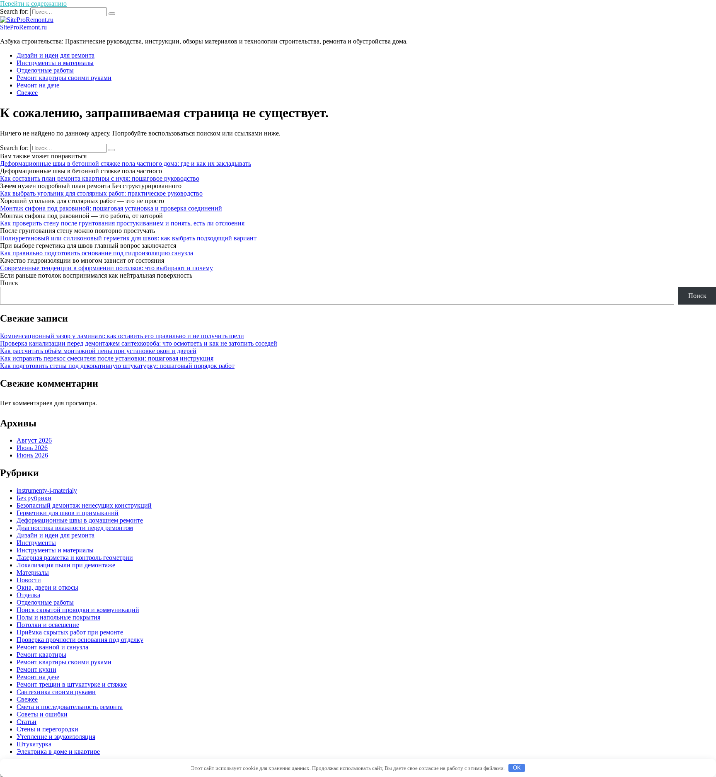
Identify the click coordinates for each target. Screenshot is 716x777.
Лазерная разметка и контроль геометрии (75, 557)
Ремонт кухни (36, 669)
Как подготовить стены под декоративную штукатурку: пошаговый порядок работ (117, 365)
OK (517, 768)
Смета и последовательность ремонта (70, 706)
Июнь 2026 (32, 455)
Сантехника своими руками (56, 691)
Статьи (26, 721)
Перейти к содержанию (33, 3)
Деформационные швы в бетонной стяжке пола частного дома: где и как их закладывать (125, 163)
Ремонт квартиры (41, 654)
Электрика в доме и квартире (58, 751)
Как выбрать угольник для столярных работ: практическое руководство (101, 193)
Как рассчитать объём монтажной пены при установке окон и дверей (98, 350)
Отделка (28, 594)
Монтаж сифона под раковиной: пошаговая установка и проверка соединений (111, 208)
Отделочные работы (45, 70)
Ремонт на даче (38, 85)
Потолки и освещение (48, 624)
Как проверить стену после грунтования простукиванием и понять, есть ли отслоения (122, 223)
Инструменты (36, 542)
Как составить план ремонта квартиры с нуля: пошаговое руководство (99, 178)
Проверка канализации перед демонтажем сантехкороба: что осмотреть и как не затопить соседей (138, 343)
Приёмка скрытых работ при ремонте (70, 632)
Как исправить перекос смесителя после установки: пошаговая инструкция (106, 358)
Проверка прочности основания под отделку (80, 639)
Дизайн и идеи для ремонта (55, 55)
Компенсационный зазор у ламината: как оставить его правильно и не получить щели (122, 335)
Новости (29, 579)
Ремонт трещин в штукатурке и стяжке (72, 684)
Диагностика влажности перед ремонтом (75, 527)
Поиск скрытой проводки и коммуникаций (78, 609)
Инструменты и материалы (55, 62)
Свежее (27, 92)
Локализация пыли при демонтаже (66, 565)
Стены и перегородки (47, 729)
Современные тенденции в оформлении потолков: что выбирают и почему (106, 267)
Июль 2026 (32, 447)
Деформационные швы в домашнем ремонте (80, 520)
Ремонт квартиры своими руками (64, 77)
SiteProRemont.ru (23, 27)
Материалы (33, 572)
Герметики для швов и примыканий (68, 512)
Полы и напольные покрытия (58, 617)
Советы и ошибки (42, 714)
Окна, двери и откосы (47, 587)
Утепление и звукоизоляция (56, 736)
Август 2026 (34, 440)
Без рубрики (34, 497)
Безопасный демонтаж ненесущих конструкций (84, 505)
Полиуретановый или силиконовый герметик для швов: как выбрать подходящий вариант (128, 238)
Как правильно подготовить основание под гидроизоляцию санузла (96, 253)
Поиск (9, 282)
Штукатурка (34, 744)
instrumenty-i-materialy (47, 490)
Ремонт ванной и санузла (52, 647)
